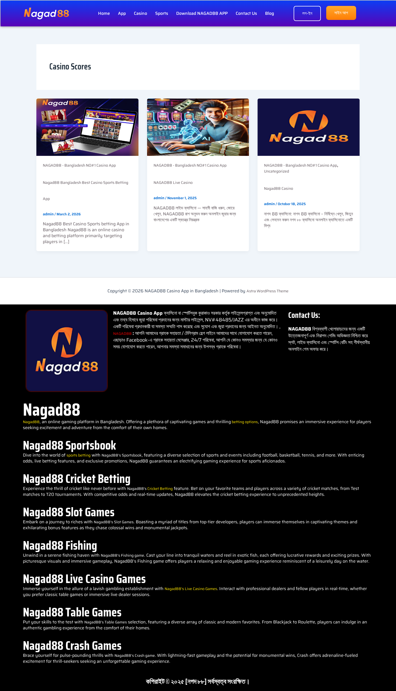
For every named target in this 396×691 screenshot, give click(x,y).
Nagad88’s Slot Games (114, 522)
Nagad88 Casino (278, 188)
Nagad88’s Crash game (134, 655)
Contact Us (246, 13)
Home (104, 13)
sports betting (79, 455)
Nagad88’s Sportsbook (122, 455)
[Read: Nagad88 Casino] (309, 127)
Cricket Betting (160, 489)
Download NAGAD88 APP (202, 13)
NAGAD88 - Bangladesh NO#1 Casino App (79, 165)
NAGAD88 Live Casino (173, 182)
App (122, 13)
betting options (244, 422)
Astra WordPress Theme (267, 291)
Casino (140, 13)
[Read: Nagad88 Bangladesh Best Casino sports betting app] (87, 127)
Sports (161, 13)
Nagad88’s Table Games (105, 622)
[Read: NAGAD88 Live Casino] (198, 127)
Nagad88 (31, 422)
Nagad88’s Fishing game (122, 555)
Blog (269, 13)
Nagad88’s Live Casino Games (191, 589)
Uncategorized (276, 171)
